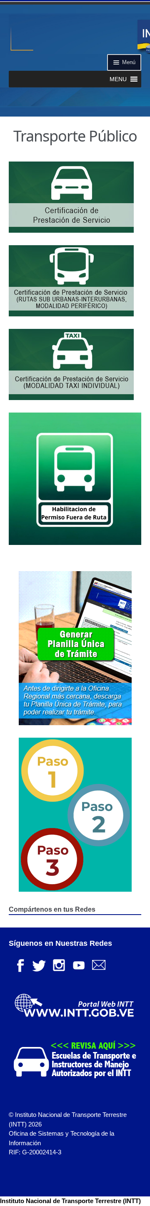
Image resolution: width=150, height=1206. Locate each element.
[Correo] (99, 964)
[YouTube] (79, 964)
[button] (118, 79)
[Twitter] (39, 964)
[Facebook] (19, 964)
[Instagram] (59, 964)
